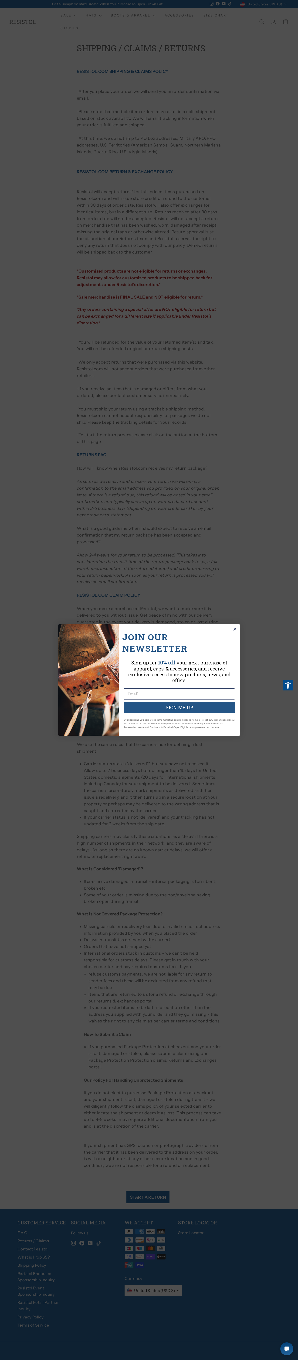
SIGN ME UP (179, 707)
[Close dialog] (235, 629)
